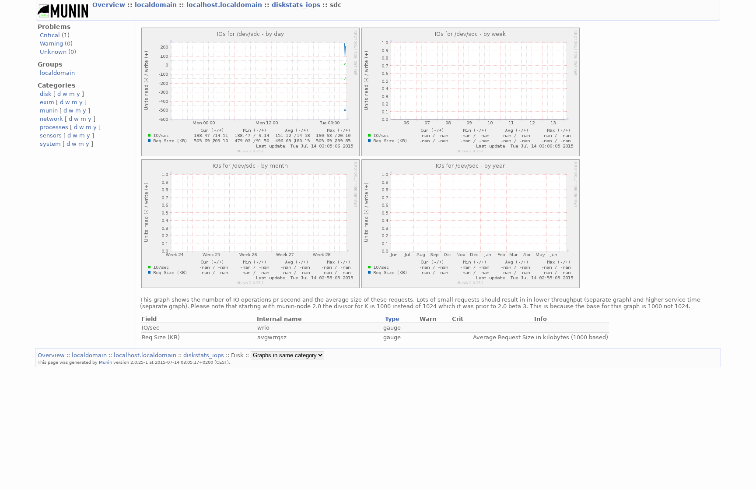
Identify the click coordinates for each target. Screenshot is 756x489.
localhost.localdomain (225, 4)
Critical (50, 35)
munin (49, 110)
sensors (51, 135)
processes (54, 127)
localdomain (157, 4)
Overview (109, 4)
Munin (105, 362)
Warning (51, 43)
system (50, 144)
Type (392, 319)
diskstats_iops (297, 4)
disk (46, 94)
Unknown (53, 52)
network (51, 119)
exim (47, 102)
